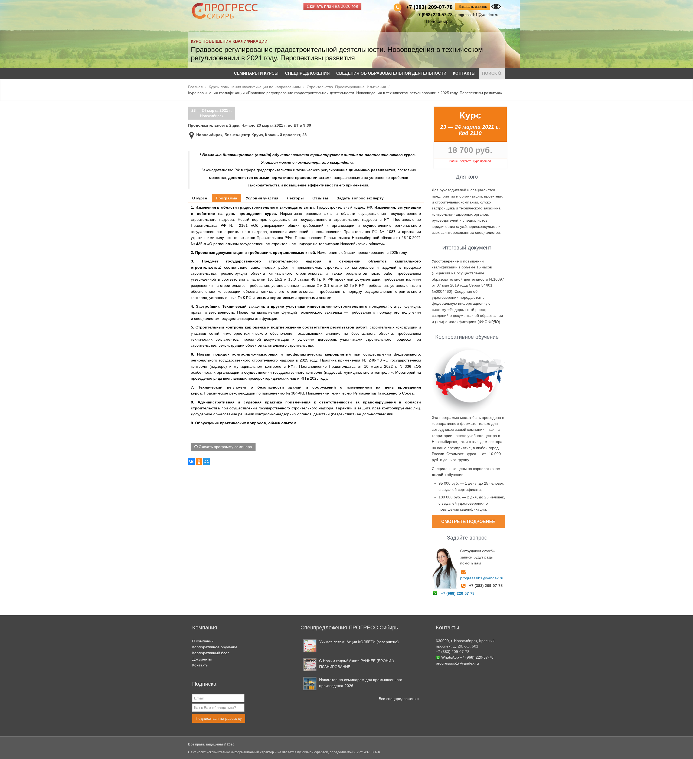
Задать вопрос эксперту (360, 198)
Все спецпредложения (399, 698)
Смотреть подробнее (468, 521)
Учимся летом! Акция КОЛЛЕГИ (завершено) (359, 642)
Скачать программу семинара (225, 447)
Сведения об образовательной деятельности (391, 73)
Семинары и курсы (256, 73)
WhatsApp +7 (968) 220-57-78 (467, 657)
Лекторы (295, 198)
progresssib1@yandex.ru (476, 14)
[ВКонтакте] (191, 461)
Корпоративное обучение (214, 647)
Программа (226, 198)
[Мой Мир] (206, 461)
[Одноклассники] (199, 461)
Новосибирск (211, 113)
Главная (195, 87)
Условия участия (262, 198)
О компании (203, 641)
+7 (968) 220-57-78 (458, 593)
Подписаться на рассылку (219, 718)
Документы (202, 659)
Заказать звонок (473, 6)
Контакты (464, 73)
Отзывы (320, 198)
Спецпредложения (307, 73)
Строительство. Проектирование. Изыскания (346, 87)
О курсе (199, 198)
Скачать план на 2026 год (332, 6)
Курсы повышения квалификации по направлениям (255, 87)
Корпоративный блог (210, 653)
